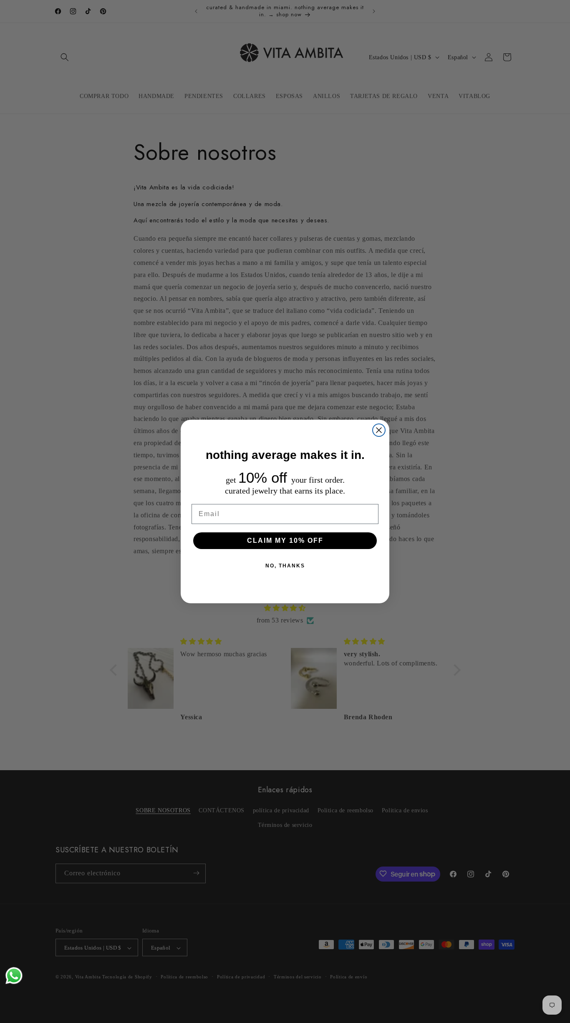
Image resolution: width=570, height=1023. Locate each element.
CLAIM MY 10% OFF (285, 540)
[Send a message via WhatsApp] (14, 975)
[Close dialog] (379, 430)
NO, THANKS (285, 566)
